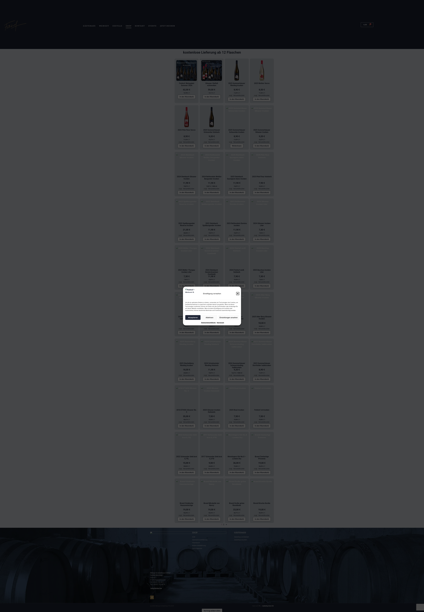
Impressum (220, 322)
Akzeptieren (193, 317)
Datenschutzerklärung (208, 322)
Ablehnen (209, 317)
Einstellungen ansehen (229, 317)
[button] (238, 294)
